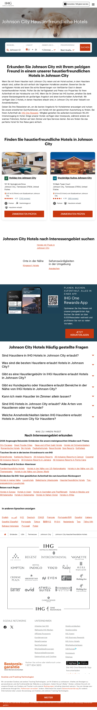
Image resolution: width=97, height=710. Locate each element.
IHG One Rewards (29, 113)
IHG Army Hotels (72, 641)
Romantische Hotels (10, 448)
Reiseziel (10, 45)
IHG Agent (69, 633)
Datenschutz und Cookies (45, 656)
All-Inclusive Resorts (43, 457)
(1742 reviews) (24, 198)
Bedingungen (49, 686)
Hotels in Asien (24, 492)
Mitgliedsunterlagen (73, 645)
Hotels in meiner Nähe (10, 480)
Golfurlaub (80, 448)
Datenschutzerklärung (70, 688)
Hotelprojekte (71, 629)
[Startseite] (5, 534)
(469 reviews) (73, 198)
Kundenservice (41, 637)
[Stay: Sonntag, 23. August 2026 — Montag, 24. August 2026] (31, 49)
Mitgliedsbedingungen (44, 648)
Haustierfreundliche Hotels (72, 480)
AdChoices (70, 648)
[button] (93, 4)
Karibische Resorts (23, 457)
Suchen (85, 47)
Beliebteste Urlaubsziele (46, 480)
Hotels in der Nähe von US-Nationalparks (46, 468)
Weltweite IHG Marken (44, 629)
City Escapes (6, 445)
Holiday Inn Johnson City (22, 178)
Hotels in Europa (7, 492)
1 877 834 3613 (33, 664)
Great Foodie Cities (23, 445)
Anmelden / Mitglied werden (77, 4)
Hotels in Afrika (67, 495)
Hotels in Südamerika (24, 495)
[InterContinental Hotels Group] (8, 4)
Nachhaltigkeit (41, 645)
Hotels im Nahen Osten (47, 495)
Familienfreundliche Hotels (12, 468)
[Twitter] (11, 627)
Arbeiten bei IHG (42, 626)
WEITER (48, 697)
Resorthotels (55, 448)
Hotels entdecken (72, 626)
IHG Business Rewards (74, 637)
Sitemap (68, 656)
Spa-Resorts (68, 448)
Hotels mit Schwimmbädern (77, 445)
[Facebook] (6, 627)
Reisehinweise (41, 641)
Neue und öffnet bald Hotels (48, 445)
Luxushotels (28, 480)
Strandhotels (6, 457)
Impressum (70, 653)
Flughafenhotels (40, 448)
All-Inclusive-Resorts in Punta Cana (69, 460)
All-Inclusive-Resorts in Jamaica (36, 460)
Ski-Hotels (26, 448)
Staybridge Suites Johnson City (75, 178)
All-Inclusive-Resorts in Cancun (69, 457)
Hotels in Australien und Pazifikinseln (50, 492)
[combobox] (15, 49)
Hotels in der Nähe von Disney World (31, 471)
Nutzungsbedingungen (44, 652)
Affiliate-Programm (43, 633)
